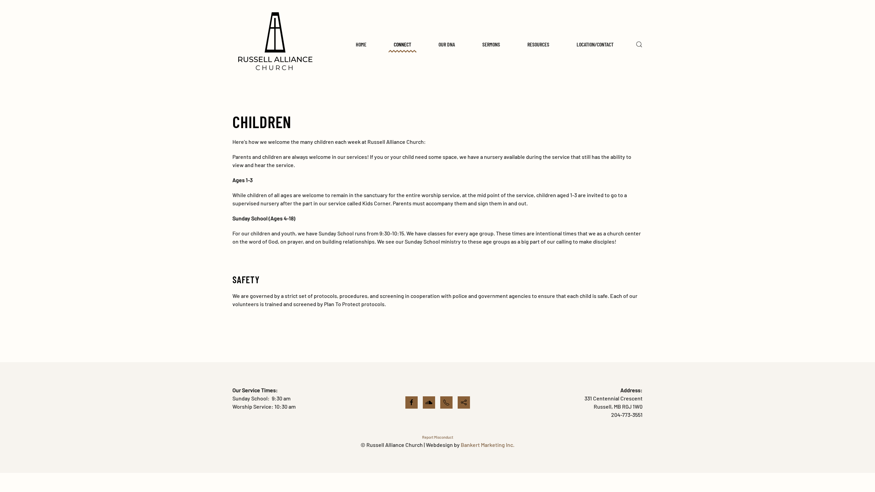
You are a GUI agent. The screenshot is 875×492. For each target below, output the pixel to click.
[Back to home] (275, 44)
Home (361, 44)
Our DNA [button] (447, 44)
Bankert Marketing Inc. (487, 444)
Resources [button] (538, 44)
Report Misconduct (437, 437)
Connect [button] (402, 44)
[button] (639, 44)
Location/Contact (595, 44)
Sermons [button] (491, 44)
